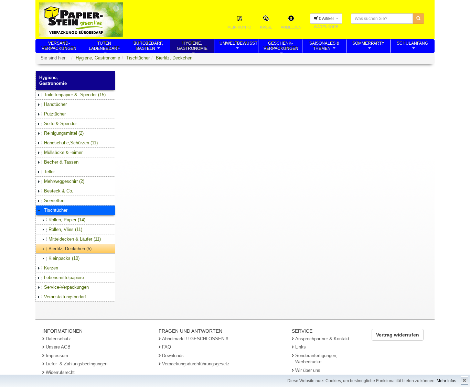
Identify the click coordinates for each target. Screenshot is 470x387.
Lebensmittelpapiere (64, 277)
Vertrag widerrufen (397, 335)
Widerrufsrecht (60, 372)
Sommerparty (368, 47)
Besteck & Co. (58, 191)
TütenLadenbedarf (104, 47)
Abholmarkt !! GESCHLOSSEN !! (195, 338)
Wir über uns (307, 370)
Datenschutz (58, 338)
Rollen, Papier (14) (67, 219)
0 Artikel (327, 18)
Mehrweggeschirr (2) (64, 181)
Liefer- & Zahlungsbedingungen (76, 363)
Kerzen (51, 267)
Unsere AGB (58, 347)
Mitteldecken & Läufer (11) (75, 239)
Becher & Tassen (61, 162)
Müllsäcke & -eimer (63, 152)
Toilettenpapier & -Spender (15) (75, 94)
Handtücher (55, 104)
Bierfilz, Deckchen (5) (70, 248)
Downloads (173, 355)
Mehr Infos (446, 380)
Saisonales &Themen (324, 47)
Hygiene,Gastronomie (192, 47)
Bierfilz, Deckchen (174, 57)
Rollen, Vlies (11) (65, 229)
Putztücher (55, 114)
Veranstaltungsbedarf (65, 296)
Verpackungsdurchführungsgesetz (195, 363)
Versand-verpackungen (59, 47)
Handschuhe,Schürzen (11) (71, 142)
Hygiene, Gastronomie (98, 57)
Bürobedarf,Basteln (148, 47)
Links (300, 347)
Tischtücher (138, 57)
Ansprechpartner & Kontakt (322, 338)
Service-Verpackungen (66, 287)
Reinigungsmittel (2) (64, 133)
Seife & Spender (60, 123)
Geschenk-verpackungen (281, 47)
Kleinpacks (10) (64, 258)
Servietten (54, 200)
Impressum (57, 355)
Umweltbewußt (238, 47)
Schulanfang (412, 47)
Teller (49, 171)
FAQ (166, 347)
